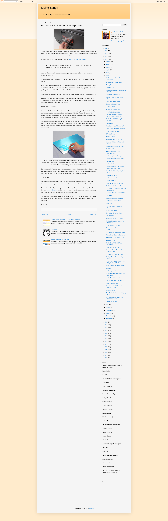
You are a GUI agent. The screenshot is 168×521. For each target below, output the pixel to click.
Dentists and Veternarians (113, 104)
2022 (106, 347)
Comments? (54, 229)
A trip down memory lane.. (113, 109)
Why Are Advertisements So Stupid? (116, 232)
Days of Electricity (111, 180)
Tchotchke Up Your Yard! (113, 247)
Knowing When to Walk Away (114, 218)
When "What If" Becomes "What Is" (116, 265)
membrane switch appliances (77, 59)
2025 (106, 355)
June (107, 75)
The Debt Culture (111, 164)
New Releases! (110, 215)
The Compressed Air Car (112, 178)
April (108, 70)
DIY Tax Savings (110, 134)
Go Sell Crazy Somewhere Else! (115, 146)
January (108, 61)
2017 (106, 333)
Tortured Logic (110, 161)
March (108, 67)
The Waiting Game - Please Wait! (115, 280)
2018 (106, 336)
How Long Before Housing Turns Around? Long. (115, 250)
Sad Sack (108, 268)
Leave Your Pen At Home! (113, 101)
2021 (106, 344)
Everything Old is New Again (114, 213)
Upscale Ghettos (110, 106)
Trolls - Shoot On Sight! (112, 131)
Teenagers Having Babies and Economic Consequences (114, 115)
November (109, 316)
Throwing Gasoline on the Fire (114, 183)
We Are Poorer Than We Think (114, 254)
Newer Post (45, 214)
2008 (106, 48)
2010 (106, 54)
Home (69, 214)
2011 (106, 56)
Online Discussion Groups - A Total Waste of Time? (65, 219)
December (109, 318)
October (108, 313)
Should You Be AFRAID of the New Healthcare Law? (116, 286)
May (107, 72)
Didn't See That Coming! (113, 225)
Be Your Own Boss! (111, 210)
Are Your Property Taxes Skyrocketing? (113, 152)
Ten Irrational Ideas (111, 175)
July (107, 305)
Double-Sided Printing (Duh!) (114, 82)
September (109, 310)
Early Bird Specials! (111, 301)
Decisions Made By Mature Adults (115, 193)
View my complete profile (118, 41)
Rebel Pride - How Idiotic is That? (115, 237)
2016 (106, 330)
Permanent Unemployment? (113, 94)
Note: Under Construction (113, 112)
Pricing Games (110, 85)
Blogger (91, 508)
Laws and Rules (110, 290)
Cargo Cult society (52, 190)
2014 (106, 325)
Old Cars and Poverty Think (113, 201)
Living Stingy (49, 7)
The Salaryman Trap (111, 271)
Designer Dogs (110, 87)
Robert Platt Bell (118, 32)
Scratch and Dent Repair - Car (114, 139)
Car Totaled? (109, 123)
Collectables (109, 195)
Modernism (109, 203)
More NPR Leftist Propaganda (114, 198)
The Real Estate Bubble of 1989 (114, 158)
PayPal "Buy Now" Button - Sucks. (60, 239)
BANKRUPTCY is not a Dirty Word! (116, 186)
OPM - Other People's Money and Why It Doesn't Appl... (115, 262)
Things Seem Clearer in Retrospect (115, 235)
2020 (106, 341)
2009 (106, 51)
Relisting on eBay (111, 240)
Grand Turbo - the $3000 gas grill (115, 128)
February (109, 64)
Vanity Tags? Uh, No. (112, 283)
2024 (106, 352)
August (108, 307)
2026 (106, 358)
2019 (106, 338)
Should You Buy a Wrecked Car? (115, 126)
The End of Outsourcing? (113, 278)
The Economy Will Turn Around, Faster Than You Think (115, 167)
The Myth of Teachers (112, 149)
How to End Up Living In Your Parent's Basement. (114, 297)
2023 (106, 349)
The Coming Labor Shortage (114, 156)
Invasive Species (110, 136)
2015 (106, 327)
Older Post (93, 214)
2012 (106, 59)
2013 (106, 322)
